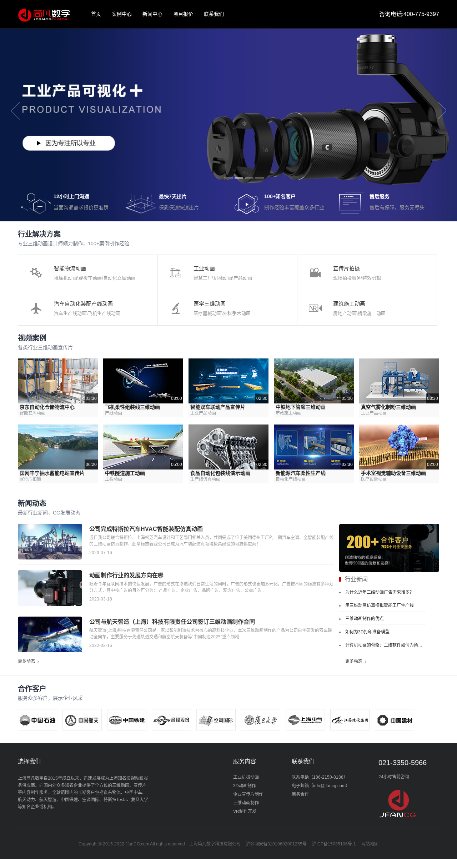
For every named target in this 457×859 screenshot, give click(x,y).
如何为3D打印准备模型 (367, 631)
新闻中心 (152, 14)
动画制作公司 (44, 14)
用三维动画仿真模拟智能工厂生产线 (379, 605)
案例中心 (122, 14)
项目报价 (183, 14)
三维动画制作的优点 (364, 618)
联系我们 (214, 14)
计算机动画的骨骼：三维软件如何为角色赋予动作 (392, 645)
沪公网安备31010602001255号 (276, 844)
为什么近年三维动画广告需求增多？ (379, 592)
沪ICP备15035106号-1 (334, 844)
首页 (96, 14)
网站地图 (369, 844)
